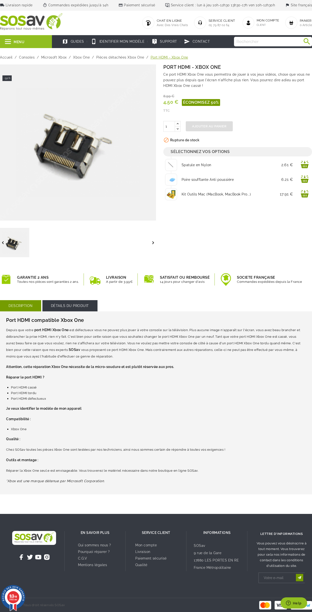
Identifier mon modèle (118, 41)
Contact (197, 41)
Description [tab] (21, 306)
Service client (156, 533)
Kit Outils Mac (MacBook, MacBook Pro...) (216, 194)
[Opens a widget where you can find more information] (293, 603)
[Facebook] (21, 557)
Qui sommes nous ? (94, 545)
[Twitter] (30, 557)
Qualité (141, 565)
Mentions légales (92, 565)
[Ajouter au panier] (304, 165)
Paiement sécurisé (151, 558)
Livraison (142, 552)
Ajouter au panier (209, 126)
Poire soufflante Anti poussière (208, 180)
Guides (73, 41)
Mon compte (146, 545)
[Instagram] (46, 557)
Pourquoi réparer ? (94, 552)
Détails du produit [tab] (70, 306)
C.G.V (82, 558)
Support (164, 41)
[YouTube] (38, 557)
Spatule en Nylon (196, 165)
